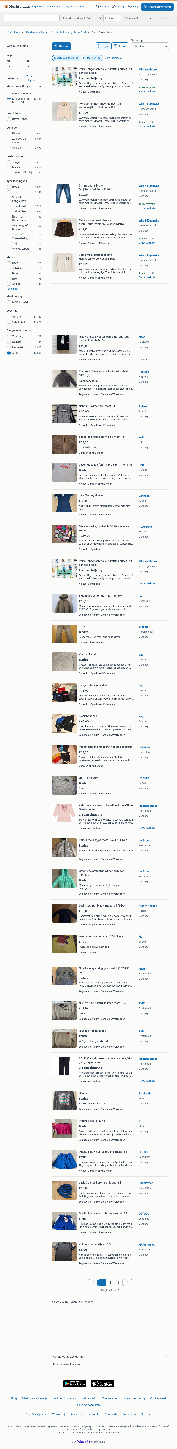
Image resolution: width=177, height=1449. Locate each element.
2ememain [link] (129, 1414)
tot (27, 60)
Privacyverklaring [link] (134, 1398)
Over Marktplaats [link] (36, 1414)
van (9, 60)
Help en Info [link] (89, 1398)
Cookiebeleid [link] (158, 1398)
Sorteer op (137, 40)
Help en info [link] (38, 6)
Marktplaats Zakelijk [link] (34, 1398)
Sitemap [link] (146, 1414)
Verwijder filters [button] (113, 58)
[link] (16, 6)
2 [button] (110, 1282)
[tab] (103, 46)
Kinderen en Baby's (64, 58)
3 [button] (118, 1282)
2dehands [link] (111, 1414)
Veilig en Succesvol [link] (64, 1398)
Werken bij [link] (58, 1414)
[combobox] (32, 18)
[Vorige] (93, 1282)
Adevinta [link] (94, 1414)
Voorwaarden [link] (53, 6)
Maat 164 (91, 58)
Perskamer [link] (76, 1414)
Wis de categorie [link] (31, 78)
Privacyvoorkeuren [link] (88, 1405)
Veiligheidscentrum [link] (73, 6)
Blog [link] (14, 1398)
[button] (118, 6)
